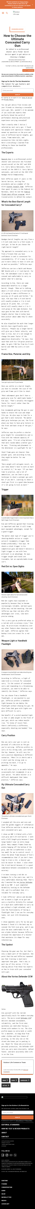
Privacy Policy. (9, 99)
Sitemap (3, 1146)
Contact (5, 1137)
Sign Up (17, 94)
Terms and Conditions (7, 1144)
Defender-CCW (26, 1018)
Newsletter (6, 1197)
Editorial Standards (10, 1125)
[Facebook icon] (2, 1155)
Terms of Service (27, 97)
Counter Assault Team (15, 186)
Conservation (6, 1187)
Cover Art (5, 1204)
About (4, 1133)
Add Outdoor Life (26, 61)
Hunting (4, 1180)
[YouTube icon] (11, 1155)
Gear (3, 1194)
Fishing (4, 1184)
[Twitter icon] (15, 1155)
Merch (3, 1200)
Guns (3, 1190)
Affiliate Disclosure (7, 1141)
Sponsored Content (18, 29)
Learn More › (29, 76)
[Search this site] (7, 13)
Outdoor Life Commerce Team (17, 60)
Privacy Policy (24, 2)
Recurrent (7, 1169)
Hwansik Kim (6, 159)
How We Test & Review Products (15, 1129)
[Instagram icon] (7, 1155)
